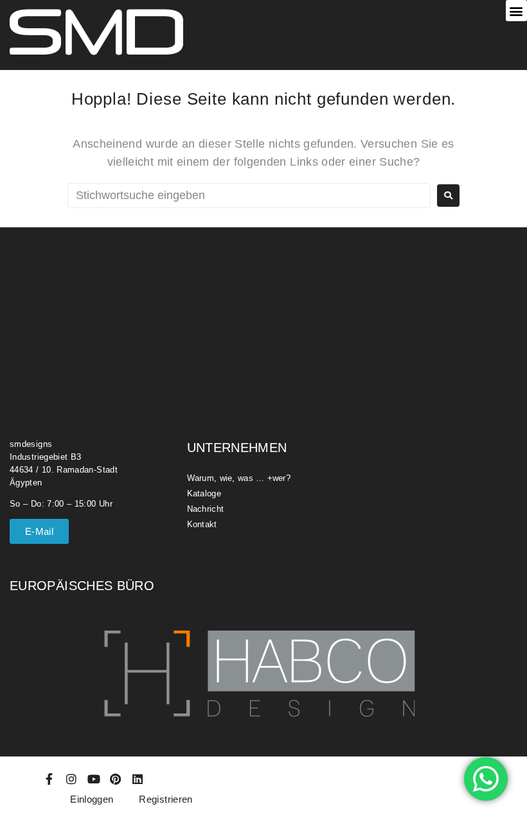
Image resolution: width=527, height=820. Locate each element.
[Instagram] (71, 779)
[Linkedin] (138, 779)
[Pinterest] (115, 779)
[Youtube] (94, 779)
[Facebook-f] (49, 779)
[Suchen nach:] (249, 195)
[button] (516, 10)
